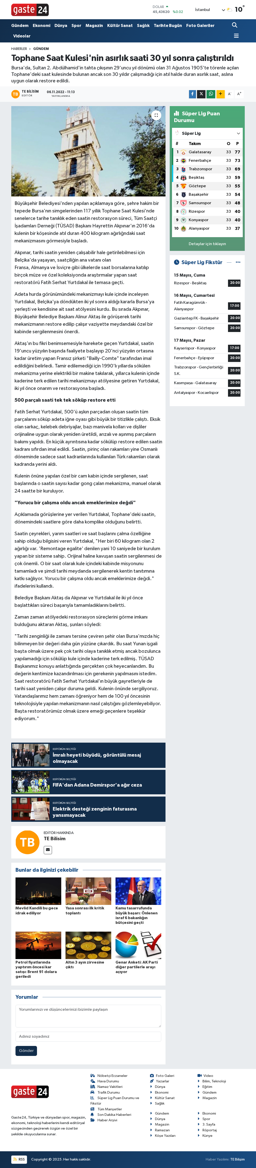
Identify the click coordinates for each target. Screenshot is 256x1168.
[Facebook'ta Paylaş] (192, 94)
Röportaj (209, 1130)
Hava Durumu (108, 1081)
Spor (76, 25)
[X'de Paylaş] (201, 94)
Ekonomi (41, 25)
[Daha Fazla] (220, 94)
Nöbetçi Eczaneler (113, 1076)
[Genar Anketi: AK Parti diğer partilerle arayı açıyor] (138, 945)
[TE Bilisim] (28, 842)
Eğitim (207, 1087)
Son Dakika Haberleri (114, 1115)
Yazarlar (162, 1081)
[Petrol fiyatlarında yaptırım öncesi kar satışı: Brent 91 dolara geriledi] (38, 945)
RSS (21, 1159)
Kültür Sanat (120, 25)
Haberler (19, 49)
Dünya (60, 25)
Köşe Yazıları (165, 1136)
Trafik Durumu (109, 1092)
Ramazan (162, 1130)
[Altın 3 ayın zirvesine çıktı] (88, 945)
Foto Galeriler (200, 25)
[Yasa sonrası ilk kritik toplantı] (88, 891)
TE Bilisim (55, 838)
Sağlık (143, 25)
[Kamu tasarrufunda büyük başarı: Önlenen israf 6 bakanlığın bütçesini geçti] (138, 891)
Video (208, 1076)
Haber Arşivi (107, 1120)
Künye (207, 1136)
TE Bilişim (237, 1159)
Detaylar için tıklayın (207, 244)
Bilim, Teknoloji (214, 1081)
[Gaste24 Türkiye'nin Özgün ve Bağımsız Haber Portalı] (30, 9)
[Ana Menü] (235, 36)
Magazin (94, 25)
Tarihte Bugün (168, 25)
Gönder (26, 1051)
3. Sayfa (208, 1124)
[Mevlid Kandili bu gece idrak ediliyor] (38, 891)
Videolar (21, 36)
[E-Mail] (48, 850)
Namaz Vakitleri (110, 1087)
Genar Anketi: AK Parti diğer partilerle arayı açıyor (137, 967)
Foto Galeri (165, 1076)
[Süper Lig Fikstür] (238, 262)
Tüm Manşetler (110, 1109)
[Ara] (235, 25)
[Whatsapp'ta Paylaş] (210, 94)
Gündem (19, 25)
